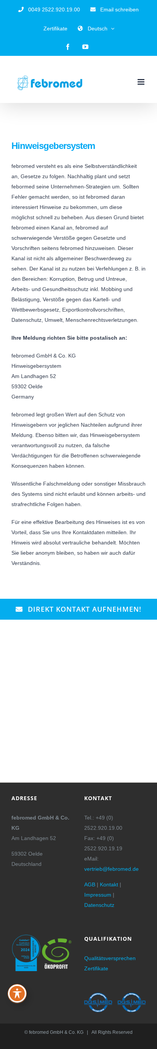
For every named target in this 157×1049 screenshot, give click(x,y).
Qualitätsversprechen (110, 958)
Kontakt (109, 884)
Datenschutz (99, 905)
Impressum (97, 895)
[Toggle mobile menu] (142, 82)
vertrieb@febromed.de (111, 869)
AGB (89, 884)
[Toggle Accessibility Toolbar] (17, 993)
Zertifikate (96, 968)
